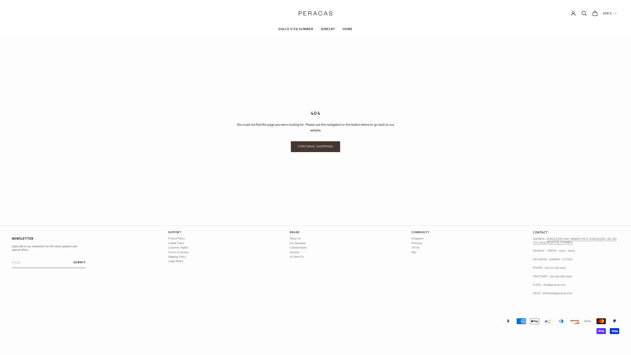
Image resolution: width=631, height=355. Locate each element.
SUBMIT (79, 262)
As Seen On (297, 256)
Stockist (294, 252)
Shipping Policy (177, 256)
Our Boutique (298, 243)
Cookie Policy (176, 243)
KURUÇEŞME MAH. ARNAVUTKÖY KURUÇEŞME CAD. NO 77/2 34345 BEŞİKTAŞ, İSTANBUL (575, 241)
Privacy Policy (176, 238)
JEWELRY (328, 29)
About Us (295, 238)
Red (413, 252)
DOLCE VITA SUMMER (296, 29)
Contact (540, 232)
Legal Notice (175, 261)
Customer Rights (178, 247)
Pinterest (416, 243)
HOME (347, 29)
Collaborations (298, 247)
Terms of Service (178, 252)
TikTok (415, 247)
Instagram (417, 238)
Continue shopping (315, 146)
